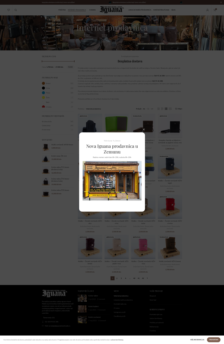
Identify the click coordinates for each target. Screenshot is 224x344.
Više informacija (197, 340)
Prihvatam (213, 340)
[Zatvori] (144, 129)
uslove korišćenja (117, 340)
